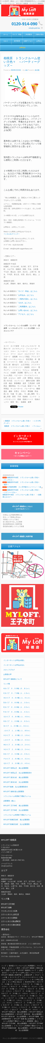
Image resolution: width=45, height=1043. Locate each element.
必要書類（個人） (9, 801)
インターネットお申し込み (19, 973)
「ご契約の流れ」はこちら (27, 299)
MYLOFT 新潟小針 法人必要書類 (15, 782)
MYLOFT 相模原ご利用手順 (11, 975)
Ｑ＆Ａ (5, 41)
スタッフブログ (9, 670)
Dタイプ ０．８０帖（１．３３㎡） (16, 702)
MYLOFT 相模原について (12, 679)
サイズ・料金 (16, 34)
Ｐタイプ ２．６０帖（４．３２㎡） (17, 759)
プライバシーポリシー (30, 977)
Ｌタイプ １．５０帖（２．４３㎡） (17, 740)
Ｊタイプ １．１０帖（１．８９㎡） (17, 730)
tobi (26, 70)
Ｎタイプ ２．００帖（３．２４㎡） (17, 749)
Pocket (20, 407)
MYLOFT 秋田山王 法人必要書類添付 (17, 773)
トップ (3, 966)
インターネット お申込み (22, 438)
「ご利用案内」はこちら (26, 307)
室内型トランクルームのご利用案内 (22, 966)
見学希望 (17, 41)
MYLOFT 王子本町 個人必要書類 (15, 805)
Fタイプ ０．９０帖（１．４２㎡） (16, 712)
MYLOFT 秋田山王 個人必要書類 (15, 768)
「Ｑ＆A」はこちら (24, 303)
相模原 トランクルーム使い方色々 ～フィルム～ (22, 426)
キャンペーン (23, 454)
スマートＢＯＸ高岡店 (9, 918)
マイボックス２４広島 (9, 911)
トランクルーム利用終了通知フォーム (17, 796)
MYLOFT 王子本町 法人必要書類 (15, 810)
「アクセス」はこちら (25, 314)
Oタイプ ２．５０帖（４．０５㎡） (17, 754)
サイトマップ (14, 977)
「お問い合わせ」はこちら (27, 310)
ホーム (5, 34)
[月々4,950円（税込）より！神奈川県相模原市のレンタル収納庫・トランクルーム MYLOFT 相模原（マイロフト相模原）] (22, 10)
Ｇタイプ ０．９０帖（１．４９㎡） (17, 716)
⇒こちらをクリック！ (12, 234)
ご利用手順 (22, 536)
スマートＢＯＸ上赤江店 (10, 914)
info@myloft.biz (34, 28)
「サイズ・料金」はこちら (27, 291)
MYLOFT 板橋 (6, 907)
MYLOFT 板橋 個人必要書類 (13, 791)
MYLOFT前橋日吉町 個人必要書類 (16, 820)
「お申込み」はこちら (25, 295)
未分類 (37, 70)
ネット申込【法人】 (15, 982)
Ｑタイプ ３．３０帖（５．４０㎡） (17, 763)
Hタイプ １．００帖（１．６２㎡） (16, 721)
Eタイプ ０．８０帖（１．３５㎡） (16, 707)
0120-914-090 (24, 23)
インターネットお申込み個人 (13, 660)
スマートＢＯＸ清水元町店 (11, 925)
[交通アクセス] (22, 564)
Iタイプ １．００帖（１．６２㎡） (16, 726)
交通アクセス (28, 41)
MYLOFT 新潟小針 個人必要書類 (15, 777)
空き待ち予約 (30, 982)
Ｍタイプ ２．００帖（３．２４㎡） (17, 745)
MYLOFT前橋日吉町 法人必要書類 (16, 824)
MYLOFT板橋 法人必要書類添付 (15, 787)
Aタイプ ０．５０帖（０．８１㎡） (16, 688)
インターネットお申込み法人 (13, 665)
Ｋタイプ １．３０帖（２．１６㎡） (17, 735)
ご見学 (17, 968)
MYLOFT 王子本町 (8, 904)
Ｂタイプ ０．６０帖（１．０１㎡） (17, 698)
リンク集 (6, 684)
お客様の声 (7, 674)
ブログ (37, 975)
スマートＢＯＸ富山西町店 (11, 921)
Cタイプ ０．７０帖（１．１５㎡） (16, 693)
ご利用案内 (28, 34)
